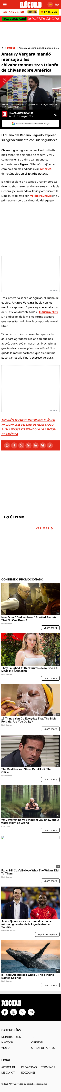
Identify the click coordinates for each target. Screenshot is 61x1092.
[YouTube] (31, 1012)
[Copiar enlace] (50, 445)
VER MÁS (42, 528)
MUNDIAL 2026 (11, 1037)
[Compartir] (55, 115)
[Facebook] (14, 445)
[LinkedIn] (36, 445)
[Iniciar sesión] (57, 4)
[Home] (2, 48)
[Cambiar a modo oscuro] (50, 4)
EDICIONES (28, 1072)
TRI (33, 1037)
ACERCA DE (8, 1067)
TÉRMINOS (48, 1067)
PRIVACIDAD (29, 1067)
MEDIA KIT (8, 1072)
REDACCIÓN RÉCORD (21, 112)
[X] (21, 445)
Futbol (11, 48)
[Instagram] (13, 1012)
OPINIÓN (37, 1042)
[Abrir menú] (4, 4)
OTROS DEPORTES (43, 1048)
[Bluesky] (43, 445)
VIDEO (5, 1048)
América (45, 169)
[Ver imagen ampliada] (30, 92)
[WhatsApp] (7, 445)
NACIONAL (8, 1042)
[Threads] (28, 445)
